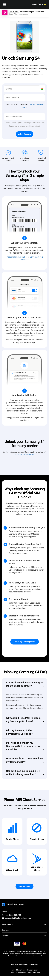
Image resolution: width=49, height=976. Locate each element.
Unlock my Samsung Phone (24, 641)
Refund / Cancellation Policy (20, 973)
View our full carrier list (24, 455)
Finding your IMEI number (16, 257)
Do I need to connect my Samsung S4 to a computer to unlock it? (23, 746)
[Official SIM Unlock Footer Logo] (13, 904)
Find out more (24, 886)
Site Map (36, 973)
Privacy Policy (32, 970)
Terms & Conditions (18, 970)
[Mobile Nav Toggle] (4, 4)
